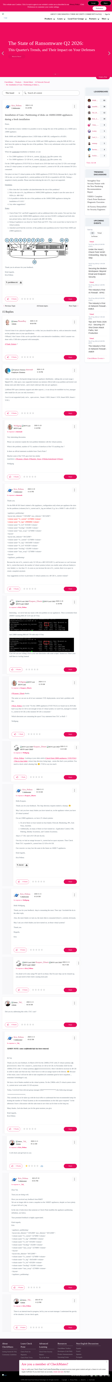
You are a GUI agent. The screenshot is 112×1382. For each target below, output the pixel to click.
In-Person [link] (94, 236)
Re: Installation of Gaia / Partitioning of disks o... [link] (23, 85)
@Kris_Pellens (16, 706)
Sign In (107, 14)
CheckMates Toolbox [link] (64, 1348)
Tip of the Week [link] (44, 1357)
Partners (92, 19)
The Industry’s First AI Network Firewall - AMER (97, 349)
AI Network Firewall (42, 82)
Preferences (99, 8)
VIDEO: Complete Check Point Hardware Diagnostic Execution (96, 199)
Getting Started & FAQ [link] (9, 1352)
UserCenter (92, 1380)
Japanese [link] (78, 1354)
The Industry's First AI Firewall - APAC (96, 291)
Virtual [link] (99, 233)
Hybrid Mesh (28, 82)
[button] (93, 3)
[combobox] (51, 93)
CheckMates (8, 82)
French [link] (78, 1351)
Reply (70, 299)
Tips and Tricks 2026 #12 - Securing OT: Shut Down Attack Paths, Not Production (97, 327)
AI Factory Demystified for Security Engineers (96, 208)
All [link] (92, 233)
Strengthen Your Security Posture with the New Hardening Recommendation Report (95, 186)
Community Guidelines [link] (9, 1354)
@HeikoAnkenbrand (49, 459)
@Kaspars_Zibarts (21, 459)
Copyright (64, 1380)
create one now (58, 1372)
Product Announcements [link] (65, 1354)
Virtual (92, 241)
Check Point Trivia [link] (26, 1357)
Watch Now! (16, 56)
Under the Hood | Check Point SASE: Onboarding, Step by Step (97, 253)
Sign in (23, 1369)
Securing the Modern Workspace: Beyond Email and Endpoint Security (97, 272)
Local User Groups (76, 19)
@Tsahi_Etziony (11, 344)
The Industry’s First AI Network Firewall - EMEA (97, 306)
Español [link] (78, 1348)
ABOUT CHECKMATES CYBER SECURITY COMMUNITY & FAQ (76, 14)
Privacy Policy (75, 4)
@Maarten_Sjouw (35, 459)
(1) (42, 1166)
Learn (60, 19)
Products (48, 19)
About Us (83, 1380)
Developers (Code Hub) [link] (65, 1351)
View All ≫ (91, 163)
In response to (14, 432)
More (104, 19)
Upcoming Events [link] (63, 1357)
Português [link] (79, 1357)
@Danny (60, 459)
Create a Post (103, 77)
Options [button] (77, 83)
